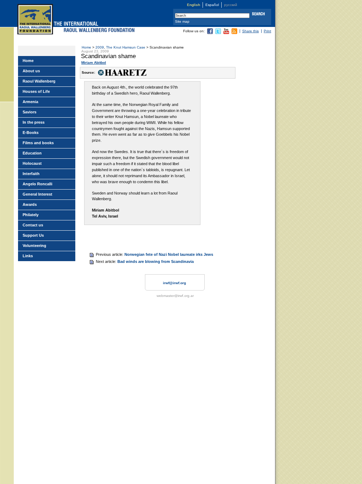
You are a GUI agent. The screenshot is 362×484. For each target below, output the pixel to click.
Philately (31, 215)
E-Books (31, 132)
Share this (250, 31)
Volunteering (34, 245)
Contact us (33, 225)
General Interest (37, 194)
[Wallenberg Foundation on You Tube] (226, 33)
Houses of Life (36, 91)
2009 (99, 47)
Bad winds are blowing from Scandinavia (155, 261)
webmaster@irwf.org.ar (175, 296)
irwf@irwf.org (174, 283)
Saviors (29, 112)
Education (32, 153)
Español (212, 5)
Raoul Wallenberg (39, 81)
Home (86, 47)
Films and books (38, 143)
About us (31, 71)
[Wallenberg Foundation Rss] (234, 33)
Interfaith (31, 173)
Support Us (33, 235)
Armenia (30, 102)
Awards (30, 204)
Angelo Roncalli (37, 184)
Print (267, 31)
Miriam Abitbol (93, 62)
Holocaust (32, 163)
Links (28, 256)
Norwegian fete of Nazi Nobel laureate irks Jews (168, 254)
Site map (182, 21)
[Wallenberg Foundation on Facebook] (210, 33)
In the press (34, 122)
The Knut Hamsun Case (125, 47)
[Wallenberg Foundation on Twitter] (218, 33)
